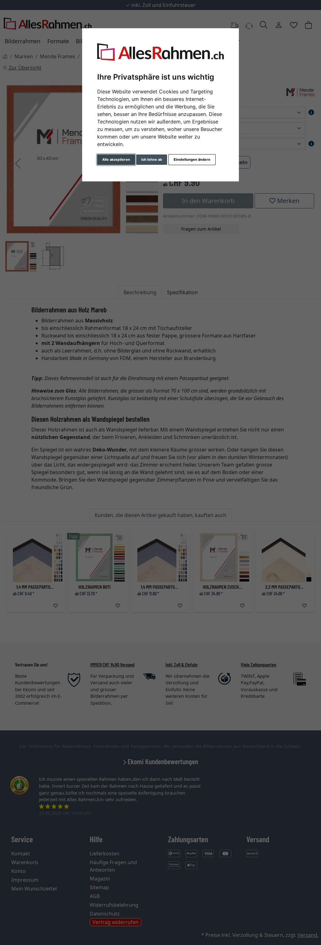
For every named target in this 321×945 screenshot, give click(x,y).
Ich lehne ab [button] (151, 159)
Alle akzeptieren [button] (116, 159)
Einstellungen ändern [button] (192, 159)
